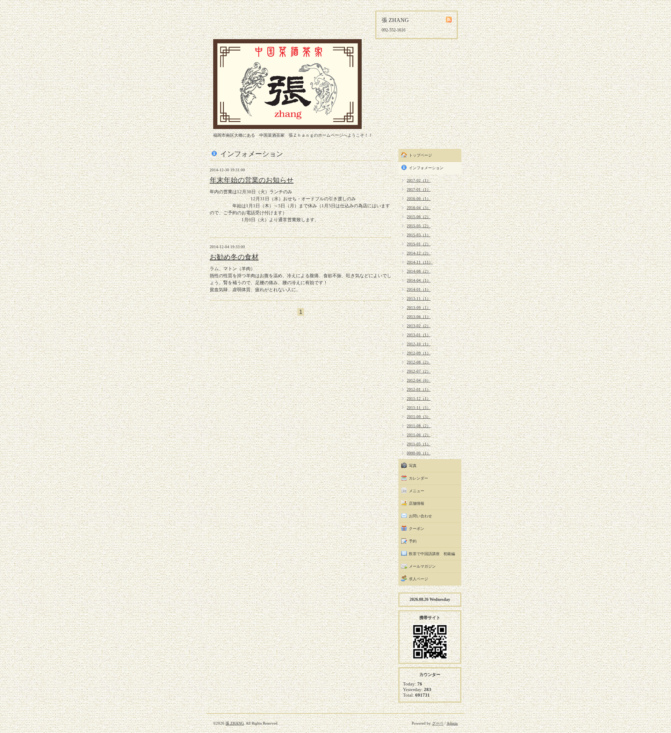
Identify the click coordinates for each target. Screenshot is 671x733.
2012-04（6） (419, 380)
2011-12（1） (419, 398)
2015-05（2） (419, 226)
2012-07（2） (419, 371)
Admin (452, 723)
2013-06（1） (419, 317)
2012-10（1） (419, 344)
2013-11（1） (419, 298)
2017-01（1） (419, 189)
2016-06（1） (419, 198)
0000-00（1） (419, 453)
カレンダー (418, 478)
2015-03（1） (419, 235)
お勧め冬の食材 (234, 257)
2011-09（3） (419, 417)
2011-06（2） (419, 435)
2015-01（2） (419, 244)
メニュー (416, 491)
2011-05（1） (419, 444)
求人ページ (418, 579)
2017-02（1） (419, 180)
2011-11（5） (419, 407)
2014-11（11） (420, 262)
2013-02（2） (419, 326)
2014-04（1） (419, 280)
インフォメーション (426, 168)
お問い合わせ (420, 516)
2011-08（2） (419, 426)
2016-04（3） (419, 208)
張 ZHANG (234, 723)
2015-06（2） (419, 217)
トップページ (420, 155)
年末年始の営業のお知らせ (252, 180)
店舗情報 (416, 503)
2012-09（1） (419, 353)
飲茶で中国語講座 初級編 (432, 554)
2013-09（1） (419, 308)
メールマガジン (422, 566)
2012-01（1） (419, 389)
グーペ (437, 723)
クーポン (416, 528)
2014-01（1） (419, 289)
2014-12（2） (419, 253)
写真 (413, 465)
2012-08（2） (419, 362)
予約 (413, 541)
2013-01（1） (419, 335)
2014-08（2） (419, 271)
